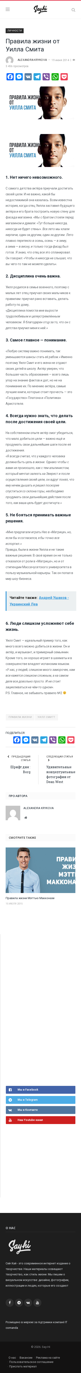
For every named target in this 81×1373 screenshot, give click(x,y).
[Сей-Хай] (40, 9)
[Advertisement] (39, 1009)
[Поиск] (73, 9)
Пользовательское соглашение (31, 1362)
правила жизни (20, 717)
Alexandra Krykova (32, 60)
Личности (14, 30)
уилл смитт (46, 717)
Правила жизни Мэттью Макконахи (30, 898)
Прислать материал (23, 1366)
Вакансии (26, 1357)
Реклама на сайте (48, 1357)
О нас (12, 1357)
